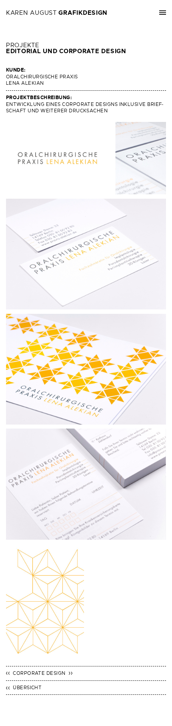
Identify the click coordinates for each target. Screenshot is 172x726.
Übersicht (27, 687)
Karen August (57, 12)
